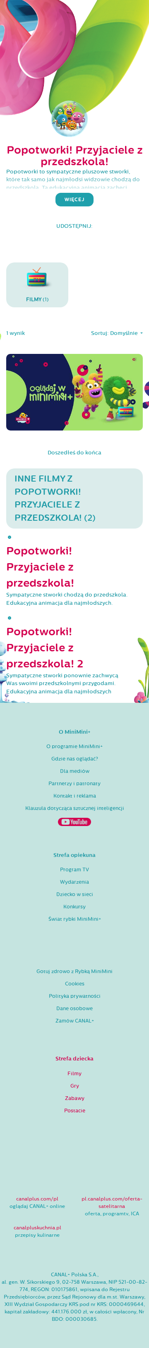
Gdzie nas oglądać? (74, 758)
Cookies (74, 983)
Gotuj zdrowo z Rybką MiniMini (74, 971)
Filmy (74, 1073)
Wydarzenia (74, 882)
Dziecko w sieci (74, 894)
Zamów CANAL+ (74, 1020)
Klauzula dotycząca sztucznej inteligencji (74, 808)
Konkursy (74, 906)
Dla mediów (74, 771)
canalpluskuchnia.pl (37, 1228)
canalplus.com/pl (37, 1199)
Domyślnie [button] (124, 333)
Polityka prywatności (75, 996)
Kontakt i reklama (74, 795)
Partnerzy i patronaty (74, 783)
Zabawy (74, 1098)
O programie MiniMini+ (74, 746)
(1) (37, 299)
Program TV (74, 869)
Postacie (74, 1110)
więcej (74, 199)
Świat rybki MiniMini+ (74, 919)
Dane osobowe (74, 1008)
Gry (74, 1086)
